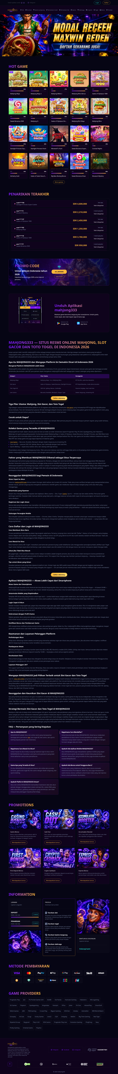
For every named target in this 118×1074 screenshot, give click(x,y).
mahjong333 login (21, 482)
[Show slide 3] (61, 54)
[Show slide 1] (56, 54)
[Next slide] (110, 35)
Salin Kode (59, 277)
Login (97, 3)
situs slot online (19, 679)
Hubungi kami (84, 949)
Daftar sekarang (59, 398)
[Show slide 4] (63, 54)
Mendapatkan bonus (19, 842)
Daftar (106, 3)
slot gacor (70, 407)
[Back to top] (10, 1064)
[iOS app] (24, 3)
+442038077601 (102, 1050)
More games (59, 182)
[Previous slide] (7, 35)
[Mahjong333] (12, 10)
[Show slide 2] (59, 54)
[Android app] (21, 3)
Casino (64, 494)
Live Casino (13, 442)
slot (29, 737)
